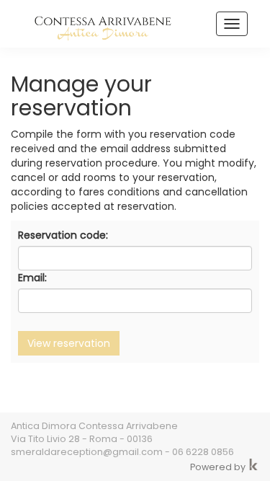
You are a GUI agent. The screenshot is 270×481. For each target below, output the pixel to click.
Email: (32, 277)
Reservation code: (63, 235)
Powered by (219, 467)
